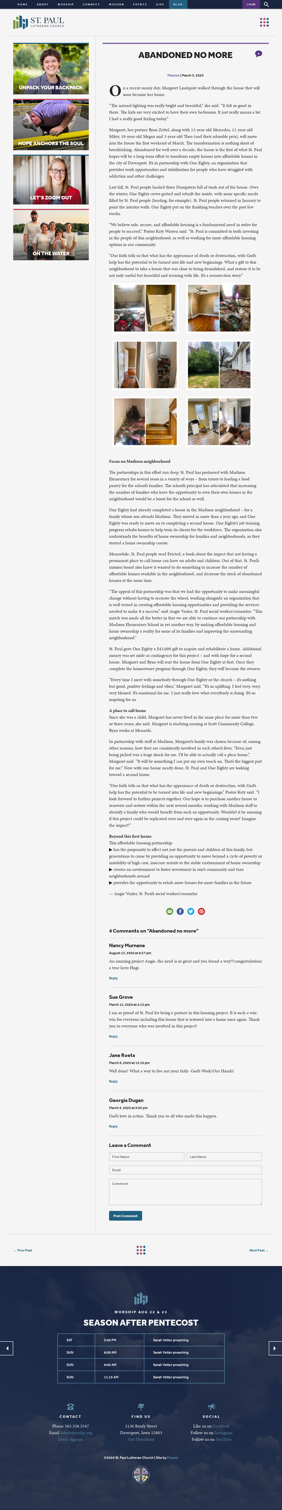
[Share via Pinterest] (201, 911)
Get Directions (141, 1439)
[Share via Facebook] (180, 911)
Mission (116, 4)
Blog (178, 4)
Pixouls (172, 1457)
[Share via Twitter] (190, 911)
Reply (113, 978)
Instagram (223, 1432)
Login (251, 4)
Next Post (257, 1250)
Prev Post (24, 1250)
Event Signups (70, 1439)
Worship (66, 4)
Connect (91, 4)
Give (160, 4)
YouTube (224, 1439)
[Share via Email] (169, 911)
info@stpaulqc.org (76, 1432)
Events (140, 4)
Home (23, 4)
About (43, 4)
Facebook (221, 1426)
